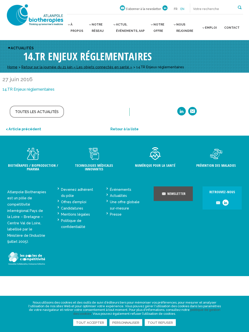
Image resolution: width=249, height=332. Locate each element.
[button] (239, 7)
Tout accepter (90, 322)
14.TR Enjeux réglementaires (28, 89)
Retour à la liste (124, 129)
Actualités (22, 48)
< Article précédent (23, 129)
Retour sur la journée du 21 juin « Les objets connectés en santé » (76, 67)
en (182, 9)
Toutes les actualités (37, 112)
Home (12, 67)
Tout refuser (160, 322)
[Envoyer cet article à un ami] (192, 113)
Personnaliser (125, 322)
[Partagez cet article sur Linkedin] (182, 113)
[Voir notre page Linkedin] (165, 9)
